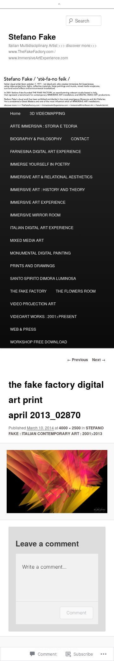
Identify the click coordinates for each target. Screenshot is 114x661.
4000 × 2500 (70, 428)
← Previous (77, 359)
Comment (76, 612)
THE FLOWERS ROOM (76, 291)
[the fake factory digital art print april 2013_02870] (57, 481)
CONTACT (80, 138)
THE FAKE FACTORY (28, 291)
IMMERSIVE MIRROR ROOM (35, 214)
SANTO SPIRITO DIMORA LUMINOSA (43, 278)
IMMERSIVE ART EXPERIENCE (38, 202)
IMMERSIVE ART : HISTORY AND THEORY (47, 189)
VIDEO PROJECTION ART (33, 303)
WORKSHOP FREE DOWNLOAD (38, 341)
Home (15, 113)
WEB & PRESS (23, 329)
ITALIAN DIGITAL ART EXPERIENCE (41, 227)
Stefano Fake (32, 36)
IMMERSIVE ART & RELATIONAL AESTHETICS (51, 176)
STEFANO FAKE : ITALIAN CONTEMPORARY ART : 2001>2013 (56, 430)
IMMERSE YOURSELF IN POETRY (40, 164)
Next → (98, 359)
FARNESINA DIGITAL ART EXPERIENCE (45, 151)
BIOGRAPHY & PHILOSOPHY (36, 138)
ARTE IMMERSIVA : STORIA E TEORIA (43, 126)
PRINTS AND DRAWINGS (32, 265)
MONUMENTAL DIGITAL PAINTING (40, 252)
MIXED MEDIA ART (27, 240)
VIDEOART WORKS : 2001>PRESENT (43, 316)
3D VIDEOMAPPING (47, 113)
